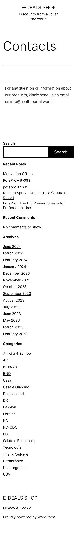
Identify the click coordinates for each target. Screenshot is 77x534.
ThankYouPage (15, 454)
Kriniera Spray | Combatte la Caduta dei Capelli (36, 195)
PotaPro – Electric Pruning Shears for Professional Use (34, 205)
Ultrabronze (13, 461)
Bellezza (10, 367)
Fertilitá (9, 414)
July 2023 (11, 307)
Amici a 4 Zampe (17, 353)
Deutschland (13, 394)
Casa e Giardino (16, 387)
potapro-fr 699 (15, 187)
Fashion (9, 407)
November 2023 (16, 280)
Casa (7, 380)
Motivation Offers (18, 174)
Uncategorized (15, 468)
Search (9, 143)
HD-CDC (10, 427)
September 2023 (17, 293)
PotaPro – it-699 (16, 180)
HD (5, 421)
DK (5, 400)
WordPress (46, 517)
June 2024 (12, 246)
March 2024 (13, 253)
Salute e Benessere (19, 441)
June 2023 (12, 314)
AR (5, 360)
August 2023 (13, 300)
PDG (6, 434)
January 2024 (14, 267)
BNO (7, 373)
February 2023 (15, 334)
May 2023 (11, 320)
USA (6, 474)
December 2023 (16, 273)
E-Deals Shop (38, 7)
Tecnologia (12, 447)
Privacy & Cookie (17, 508)
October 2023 (14, 287)
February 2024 (15, 260)
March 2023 (13, 327)
